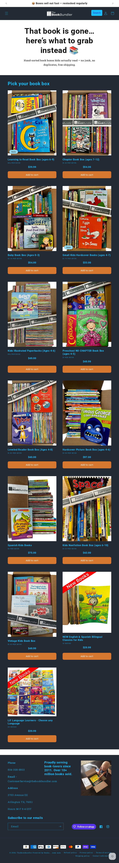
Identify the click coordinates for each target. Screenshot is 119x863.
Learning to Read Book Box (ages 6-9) (31, 159)
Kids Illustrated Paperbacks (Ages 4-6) (31, 350)
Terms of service (103, 852)
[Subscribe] (60, 826)
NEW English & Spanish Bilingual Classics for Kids (82, 638)
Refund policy (70, 852)
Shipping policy (82, 856)
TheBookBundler (24, 853)
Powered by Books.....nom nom (47, 853)
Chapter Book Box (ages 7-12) (81, 159)
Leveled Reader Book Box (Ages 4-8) (30, 449)
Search (97, 12)
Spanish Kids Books (20, 545)
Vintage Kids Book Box (21, 640)
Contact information (102, 856)
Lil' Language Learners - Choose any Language (30, 722)
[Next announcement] (112, 3)
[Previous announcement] (6, 3)
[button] (6, 13)
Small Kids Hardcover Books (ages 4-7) (87, 255)
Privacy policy (86, 852)
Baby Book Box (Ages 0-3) (24, 255)
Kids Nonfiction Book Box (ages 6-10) (85, 545)
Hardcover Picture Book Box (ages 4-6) (86, 449)
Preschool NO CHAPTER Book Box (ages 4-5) (83, 352)
